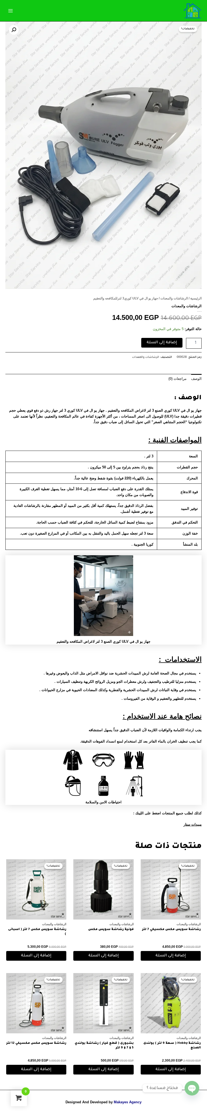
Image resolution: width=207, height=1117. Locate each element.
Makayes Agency (128, 1102)
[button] (14, 30)
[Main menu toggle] (10, 10)
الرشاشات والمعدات (174, 298)
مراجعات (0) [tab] (177, 379)
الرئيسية (196, 298)
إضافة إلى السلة (162, 343)
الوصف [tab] (196, 379)
